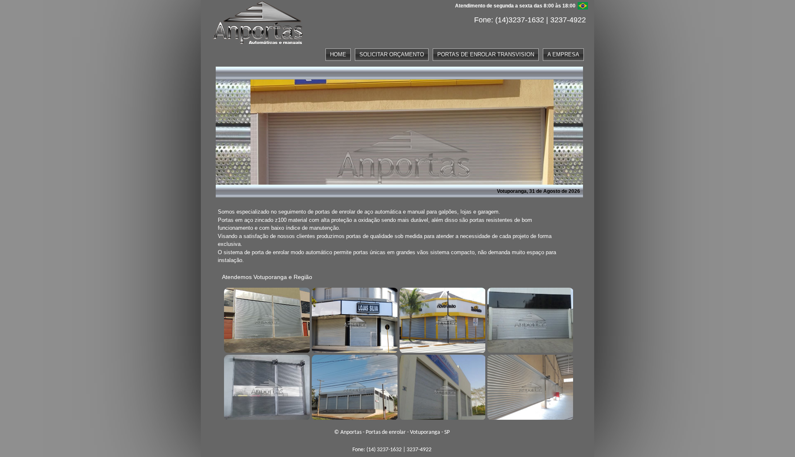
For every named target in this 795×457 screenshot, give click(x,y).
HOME (338, 54)
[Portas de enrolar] (266, 319)
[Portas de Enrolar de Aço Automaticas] (529, 386)
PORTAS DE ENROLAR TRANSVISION (485, 54)
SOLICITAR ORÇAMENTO (391, 54)
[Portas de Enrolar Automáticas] (354, 386)
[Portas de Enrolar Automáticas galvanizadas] (441, 386)
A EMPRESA (563, 54)
